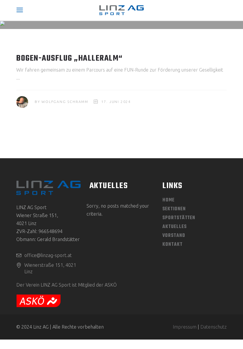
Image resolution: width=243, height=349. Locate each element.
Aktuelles (174, 227)
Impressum (184, 326)
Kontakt (172, 244)
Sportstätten (178, 218)
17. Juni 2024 (116, 102)
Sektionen (174, 209)
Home (168, 200)
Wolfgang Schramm (64, 102)
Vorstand (173, 236)
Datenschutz (213, 326)
